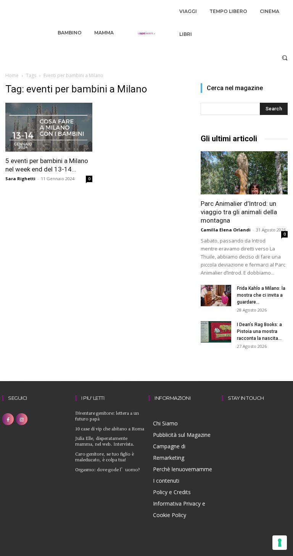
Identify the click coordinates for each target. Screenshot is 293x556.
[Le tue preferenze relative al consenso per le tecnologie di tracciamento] (279, 542)
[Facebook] (8, 419)
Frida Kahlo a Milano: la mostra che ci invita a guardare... (261, 295)
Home (12, 75)
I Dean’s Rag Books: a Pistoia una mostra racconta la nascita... (259, 331)
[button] (285, 57)
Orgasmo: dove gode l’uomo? (107, 469)
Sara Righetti (20, 178)
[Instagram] (21, 419)
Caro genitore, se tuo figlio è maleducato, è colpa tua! (104, 456)
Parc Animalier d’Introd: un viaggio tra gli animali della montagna (239, 212)
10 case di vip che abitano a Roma (109, 428)
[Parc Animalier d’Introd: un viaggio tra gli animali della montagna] (244, 172)
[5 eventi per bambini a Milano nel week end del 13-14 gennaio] (48, 127)
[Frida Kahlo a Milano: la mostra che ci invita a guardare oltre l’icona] (216, 295)
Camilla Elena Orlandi (226, 230)
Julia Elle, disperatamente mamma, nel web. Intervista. (104, 441)
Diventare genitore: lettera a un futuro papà (107, 416)
